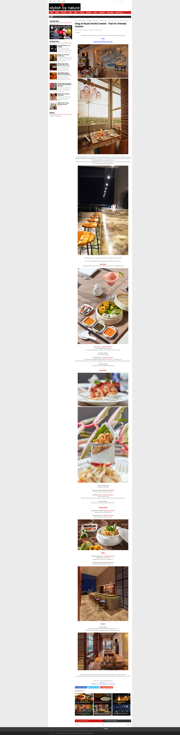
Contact (59, 1)
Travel (70, 12)
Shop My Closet (119, 12)
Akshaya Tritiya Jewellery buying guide (62, 16)
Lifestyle (82, 12)
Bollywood (88, 12)
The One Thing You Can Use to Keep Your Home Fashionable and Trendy (65, 85)
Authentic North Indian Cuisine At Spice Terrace (63, 64)
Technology (102, 12)
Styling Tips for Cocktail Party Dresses (63, 55)
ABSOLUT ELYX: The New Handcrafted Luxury (63, 103)
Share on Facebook (82, 687)
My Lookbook (110, 12)
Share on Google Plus (107, 687)
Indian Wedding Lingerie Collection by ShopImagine (64, 73)
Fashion (57, 12)
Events (95, 12)
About (54, 1)
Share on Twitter (94, 687)
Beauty (75, 12)
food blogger (85, 30)
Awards (63, 1)
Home (51, 1)
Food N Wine (64, 12)
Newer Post (77, 724)
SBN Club (52, 14)
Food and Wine (79, 30)
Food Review (91, 30)
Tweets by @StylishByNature (56, 116)
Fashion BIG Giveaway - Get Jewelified (64, 46)
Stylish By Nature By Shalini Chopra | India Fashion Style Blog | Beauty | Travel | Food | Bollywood (75, 733)
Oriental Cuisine (98, 30)
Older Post (129, 724)
